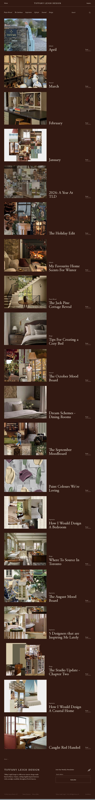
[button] (7, 3)
